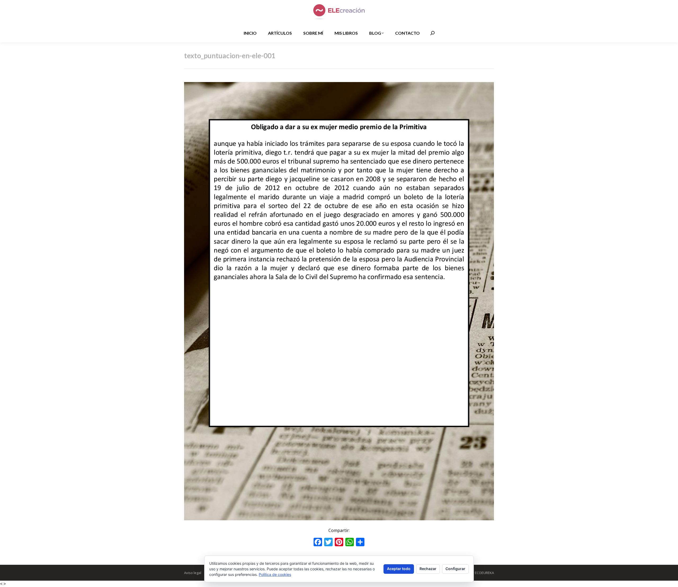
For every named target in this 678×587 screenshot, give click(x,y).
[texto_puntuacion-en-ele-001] (339, 301)
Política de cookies (275, 574)
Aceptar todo (399, 568)
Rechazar (428, 568)
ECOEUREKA (484, 572)
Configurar (455, 568)
